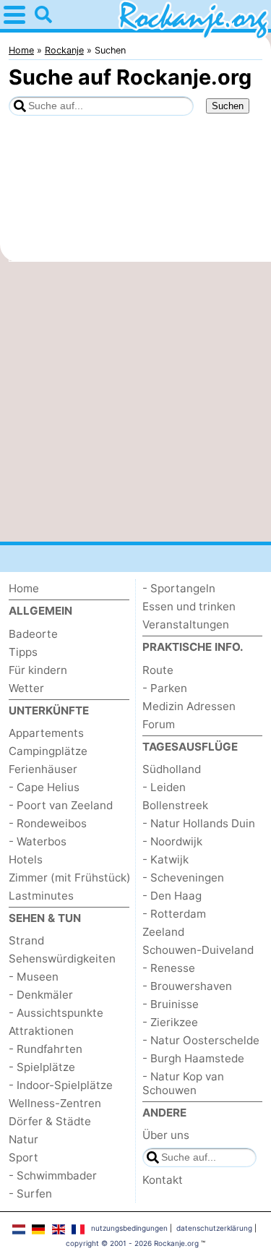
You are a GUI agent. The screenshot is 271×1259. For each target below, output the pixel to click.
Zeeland (163, 932)
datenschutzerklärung (214, 1228)
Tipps (23, 652)
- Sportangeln (178, 588)
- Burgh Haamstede (193, 1058)
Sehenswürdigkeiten (62, 958)
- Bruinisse (170, 1004)
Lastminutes (41, 895)
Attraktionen (41, 1031)
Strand (26, 940)
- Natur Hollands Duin (198, 823)
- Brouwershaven (187, 986)
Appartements (46, 733)
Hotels (26, 859)
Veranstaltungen (185, 624)
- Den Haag (172, 895)
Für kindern (38, 670)
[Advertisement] (135, 401)
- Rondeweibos (48, 823)
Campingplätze (48, 751)
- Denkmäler (41, 995)
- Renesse (168, 968)
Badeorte (33, 634)
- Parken (164, 688)
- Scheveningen (183, 877)
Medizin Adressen (189, 706)
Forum (158, 724)
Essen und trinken (189, 606)
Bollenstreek (175, 805)
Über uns (165, 1135)
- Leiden (164, 787)
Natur (23, 1139)
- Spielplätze (42, 1067)
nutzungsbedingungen (129, 1228)
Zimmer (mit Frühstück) (70, 877)
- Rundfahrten (45, 1049)
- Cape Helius (44, 787)
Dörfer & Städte (50, 1121)
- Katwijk (165, 859)
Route (157, 670)
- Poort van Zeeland (61, 805)
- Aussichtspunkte (56, 1013)
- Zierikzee (170, 1022)
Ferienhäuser (43, 769)
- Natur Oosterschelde (200, 1040)
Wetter (26, 688)
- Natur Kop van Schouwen (183, 1083)
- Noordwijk (172, 841)
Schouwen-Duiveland (198, 950)
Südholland (171, 769)
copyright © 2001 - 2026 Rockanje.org (132, 1243)
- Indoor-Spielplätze (61, 1085)
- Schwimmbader (53, 1175)
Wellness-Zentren (55, 1103)
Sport (23, 1157)
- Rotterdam (174, 914)
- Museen (34, 976)
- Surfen (30, 1193)
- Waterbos (37, 841)
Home (24, 588)
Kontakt (162, 1180)
